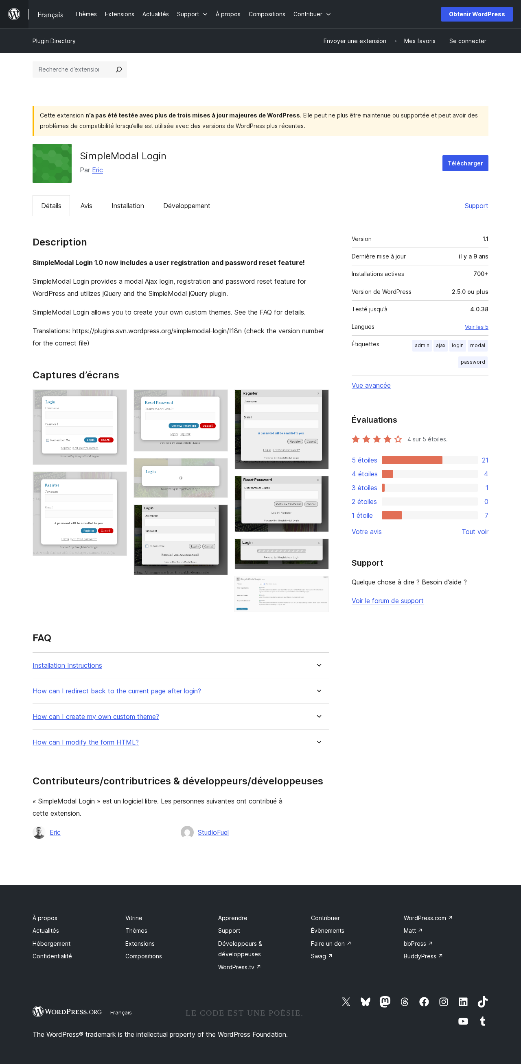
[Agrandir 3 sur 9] (217, 400)
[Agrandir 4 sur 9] (217, 469)
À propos (45, 917)
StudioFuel (213, 832)
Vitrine (133, 917)
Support (476, 206)
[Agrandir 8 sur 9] (318, 549)
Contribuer (325, 917)
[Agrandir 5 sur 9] (217, 515)
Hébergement (51, 943)
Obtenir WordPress (477, 14)
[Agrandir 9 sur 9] (318, 587)
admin (422, 345)
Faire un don (331, 943)
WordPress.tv (239, 967)
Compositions (143, 956)
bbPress (418, 943)
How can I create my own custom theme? (96, 717)
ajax (440, 345)
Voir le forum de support (388, 601)
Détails (51, 206)
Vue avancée (371, 385)
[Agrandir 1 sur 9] (116, 400)
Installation (128, 206)
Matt (413, 930)
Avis (86, 206)
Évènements (327, 930)
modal (477, 345)
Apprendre (232, 917)
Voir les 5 (476, 327)
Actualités (46, 930)
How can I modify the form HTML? (86, 742)
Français (121, 1012)
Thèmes (136, 930)
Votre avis (367, 532)
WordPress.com (428, 917)
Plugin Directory (54, 40)
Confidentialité (52, 956)
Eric (97, 170)
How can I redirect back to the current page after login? (117, 691)
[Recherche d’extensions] (119, 69)
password (473, 362)
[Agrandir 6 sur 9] (318, 400)
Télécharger (465, 163)
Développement (186, 206)
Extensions (140, 943)
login (458, 345)
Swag (322, 956)
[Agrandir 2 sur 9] (116, 482)
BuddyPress (423, 956)
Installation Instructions (67, 665)
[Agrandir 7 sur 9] (318, 487)
